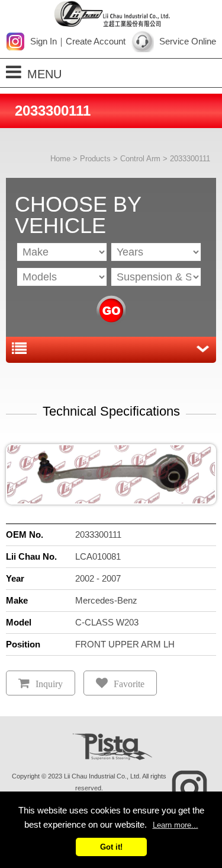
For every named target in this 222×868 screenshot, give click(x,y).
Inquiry (49, 684)
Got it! (111, 847)
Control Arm (140, 158)
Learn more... (175, 825)
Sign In (43, 41)
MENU (44, 74)
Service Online (187, 41)
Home (60, 158)
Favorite (129, 684)
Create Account (96, 41)
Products (95, 158)
